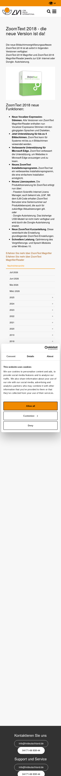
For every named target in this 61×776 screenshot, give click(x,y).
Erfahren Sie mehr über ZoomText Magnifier (29, 253)
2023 (12, 309)
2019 (12, 334)
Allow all (30, 406)
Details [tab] (30, 356)
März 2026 (15, 291)
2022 (12, 316)
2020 (12, 328)
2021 (12, 322)
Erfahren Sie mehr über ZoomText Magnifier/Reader (23, 258)
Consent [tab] (11, 356)
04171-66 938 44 (31, 750)
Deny (30, 425)
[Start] (18, 11)
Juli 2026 (14, 272)
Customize (28, 415)
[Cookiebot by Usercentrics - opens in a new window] (45, 348)
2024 (12, 303)
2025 (12, 297)
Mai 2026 (14, 284)
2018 (12, 341)
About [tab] (50, 356)
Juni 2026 (14, 278)
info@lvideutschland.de (31, 743)
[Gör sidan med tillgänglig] (52, 3)
